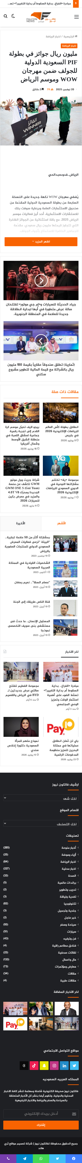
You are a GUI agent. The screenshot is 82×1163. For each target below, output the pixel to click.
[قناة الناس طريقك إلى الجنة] (65, 608)
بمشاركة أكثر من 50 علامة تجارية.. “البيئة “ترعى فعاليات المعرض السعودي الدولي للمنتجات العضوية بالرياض (27, 544)
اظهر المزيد (42, 241)
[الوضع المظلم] (13, 19)
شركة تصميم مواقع (20, 1143)
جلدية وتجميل (67, 911)
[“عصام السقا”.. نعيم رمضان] (65, 588)
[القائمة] (76, 19)
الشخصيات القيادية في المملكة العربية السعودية (29, 565)
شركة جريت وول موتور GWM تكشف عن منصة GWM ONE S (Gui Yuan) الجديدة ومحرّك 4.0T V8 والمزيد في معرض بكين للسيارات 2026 (22, 490)
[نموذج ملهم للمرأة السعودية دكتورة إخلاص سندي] (21, 727)
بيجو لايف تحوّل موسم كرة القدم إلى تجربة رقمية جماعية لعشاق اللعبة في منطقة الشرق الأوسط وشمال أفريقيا (22, 435)
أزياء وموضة (68, 855)
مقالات (72, 973)
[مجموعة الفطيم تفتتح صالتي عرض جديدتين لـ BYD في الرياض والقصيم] (21, 672)
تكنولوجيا (70, 904)
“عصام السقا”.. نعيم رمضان (32, 582)
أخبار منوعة (68, 848)
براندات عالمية (67, 883)
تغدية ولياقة (68, 897)
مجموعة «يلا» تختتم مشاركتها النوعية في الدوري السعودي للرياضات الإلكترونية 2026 (62, 486)
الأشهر (61, 523)
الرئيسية (69, 36)
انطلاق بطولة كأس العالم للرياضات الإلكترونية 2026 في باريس (62, 431)
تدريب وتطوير (67, 890)
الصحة (72, 876)
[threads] (24, 1065)
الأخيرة (20, 523)
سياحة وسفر (68, 924)
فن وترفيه (69, 938)
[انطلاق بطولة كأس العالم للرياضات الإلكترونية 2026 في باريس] (61, 413)
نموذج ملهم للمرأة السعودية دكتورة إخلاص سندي (23, 746)
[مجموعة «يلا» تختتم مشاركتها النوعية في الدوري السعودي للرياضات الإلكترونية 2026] (61, 466)
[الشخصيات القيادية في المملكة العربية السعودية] (65, 569)
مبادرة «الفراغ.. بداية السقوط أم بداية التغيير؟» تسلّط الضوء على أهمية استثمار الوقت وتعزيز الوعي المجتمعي (61, 695)
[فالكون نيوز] (41, 17)
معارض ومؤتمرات (65, 966)
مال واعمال (69, 959)
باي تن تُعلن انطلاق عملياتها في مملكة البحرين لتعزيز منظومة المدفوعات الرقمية (64, 748)
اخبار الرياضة (53, 36)
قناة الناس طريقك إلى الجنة (31, 601)
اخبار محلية (69, 869)
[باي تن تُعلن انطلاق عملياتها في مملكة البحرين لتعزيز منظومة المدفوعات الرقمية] (61, 727)
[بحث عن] (5, 19)
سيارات (71, 931)
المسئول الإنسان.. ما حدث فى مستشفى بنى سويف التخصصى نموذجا (29, 626)
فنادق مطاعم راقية (64, 945)
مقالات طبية (68, 980)
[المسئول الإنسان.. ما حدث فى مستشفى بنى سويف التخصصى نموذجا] (65, 627)
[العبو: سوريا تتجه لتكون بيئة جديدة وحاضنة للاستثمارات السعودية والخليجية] (41, 1008)
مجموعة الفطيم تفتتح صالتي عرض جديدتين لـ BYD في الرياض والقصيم (22, 691)
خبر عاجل (70, 918)
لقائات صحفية (67, 952)
